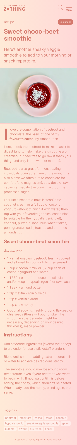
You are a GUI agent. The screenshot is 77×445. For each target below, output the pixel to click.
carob (48, 418)
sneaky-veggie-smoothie (42, 423)
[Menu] (69, 8)
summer (10, 428)
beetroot (10, 418)
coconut (61, 418)
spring (65, 423)
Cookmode (65, 21)
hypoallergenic (14, 423)
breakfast (25, 418)
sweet (23, 428)
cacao (38, 418)
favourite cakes (21, 139)
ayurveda (36, 428)
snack (48, 428)
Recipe (9, 22)
